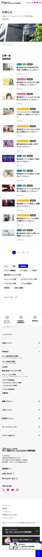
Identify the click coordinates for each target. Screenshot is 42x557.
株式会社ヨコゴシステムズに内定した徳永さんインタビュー (28, 130)
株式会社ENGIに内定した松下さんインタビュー (28, 145)
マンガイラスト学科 (10, 283)
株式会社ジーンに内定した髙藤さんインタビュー (28, 204)
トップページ (7, 334)
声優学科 (6, 288)
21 (24, 252)
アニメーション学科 (10, 279)
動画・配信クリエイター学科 (12, 275)
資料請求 (5, 468)
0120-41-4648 (9, 460)
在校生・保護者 (18, 288)
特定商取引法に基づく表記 (9, 515)
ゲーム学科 (23, 270)
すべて (6, 266)
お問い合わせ (7, 473)
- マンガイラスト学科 (9, 385)
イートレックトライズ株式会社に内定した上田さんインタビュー (28, 114)
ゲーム (19, 64)
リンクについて (6, 512)
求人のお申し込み (8, 478)
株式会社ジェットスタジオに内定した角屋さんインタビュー (28, 189)
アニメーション (21, 79)
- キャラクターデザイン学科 (11, 383)
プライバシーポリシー (8, 518)
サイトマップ (5, 505)
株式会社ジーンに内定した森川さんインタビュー (28, 160)
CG (24, 64)
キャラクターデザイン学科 (29, 279)
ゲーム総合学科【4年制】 (10, 356)
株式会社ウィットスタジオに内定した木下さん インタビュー (28, 98)
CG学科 (34, 270)
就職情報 (30, 64)
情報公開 (4, 508)
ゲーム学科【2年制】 (8, 361)
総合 (14, 266)
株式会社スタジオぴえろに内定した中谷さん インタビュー (28, 83)
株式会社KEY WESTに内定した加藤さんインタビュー (28, 234)
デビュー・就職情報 (9, 270)
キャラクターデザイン (23, 109)
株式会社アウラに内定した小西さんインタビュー (28, 174)
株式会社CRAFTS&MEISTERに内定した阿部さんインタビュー (28, 68)
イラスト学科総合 (8, 380)
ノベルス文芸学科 (26, 283)
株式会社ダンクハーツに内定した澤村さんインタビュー (28, 219)
